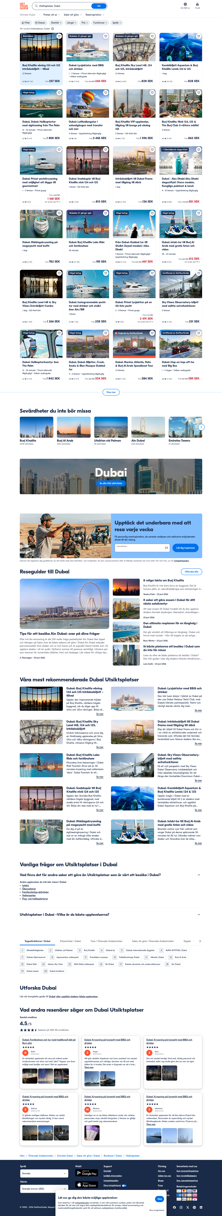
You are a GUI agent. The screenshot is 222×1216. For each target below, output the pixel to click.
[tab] (37, 941)
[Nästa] (201, 427)
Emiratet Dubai (65, 1155)
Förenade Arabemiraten (41, 1155)
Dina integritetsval (112, 1185)
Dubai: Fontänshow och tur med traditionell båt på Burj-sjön (49, 1041)
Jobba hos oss (164, 1176)
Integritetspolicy (181, 561)
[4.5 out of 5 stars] (29, 1030)
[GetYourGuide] (24, 6)
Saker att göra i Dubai (88, 1155)
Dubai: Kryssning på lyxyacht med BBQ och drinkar (107, 1041)
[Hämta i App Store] (86, 1185)
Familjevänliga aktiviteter (35, 892)
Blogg (160, 1180)
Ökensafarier (29, 889)
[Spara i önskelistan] (59, 36)
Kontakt (107, 1171)
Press (160, 1185)
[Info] (52, 29)
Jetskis (25, 885)
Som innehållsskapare (187, 1176)
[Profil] (197, 4)
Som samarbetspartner (187, 1180)
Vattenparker (29, 895)
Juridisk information (113, 1176)
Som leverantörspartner (188, 1171)
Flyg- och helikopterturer (35, 898)
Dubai (52, 996)
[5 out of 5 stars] (49, 1047)
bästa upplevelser (88, 996)
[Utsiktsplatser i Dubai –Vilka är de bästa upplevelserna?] (199, 914)
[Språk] (185, 4)
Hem (22, 1155)
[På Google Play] (86, 1173)
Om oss (161, 1171)
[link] (41, 59)
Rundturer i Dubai (113, 1155)
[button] (41, 59)
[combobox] (61, 6)
